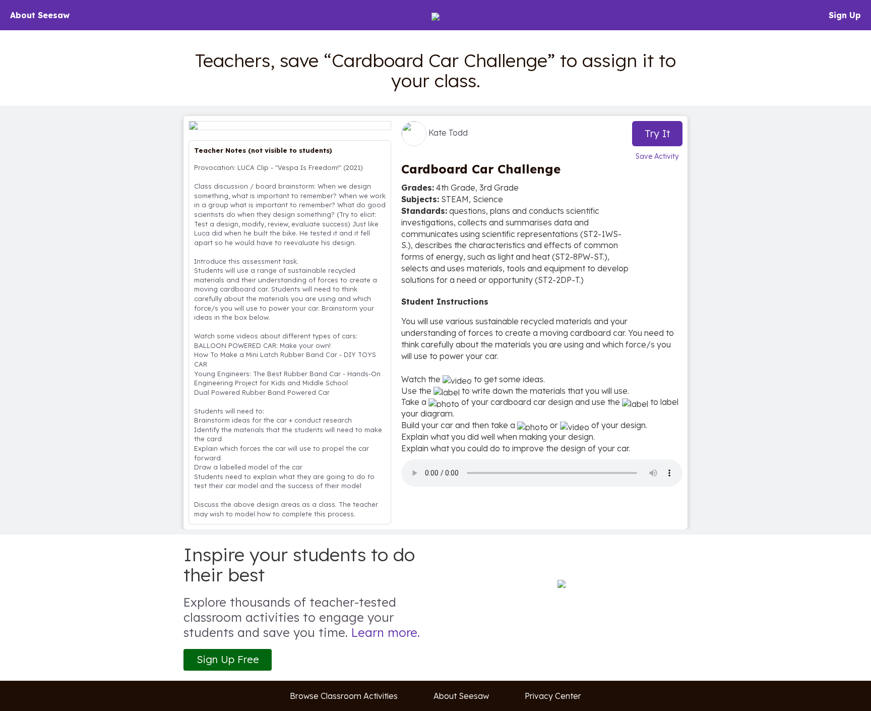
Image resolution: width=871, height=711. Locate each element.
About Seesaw (40, 15)
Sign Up (845, 15)
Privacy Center (553, 696)
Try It (657, 133)
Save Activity (657, 156)
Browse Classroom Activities (344, 696)
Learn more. (385, 632)
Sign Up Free (228, 659)
